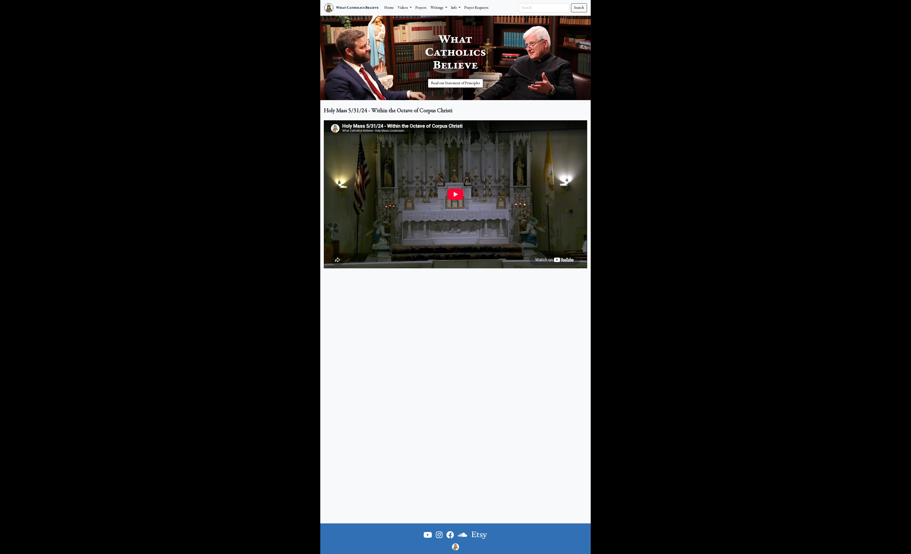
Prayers (421, 8)
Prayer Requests (476, 8)
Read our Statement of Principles (455, 83)
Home (389, 8)
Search (579, 8)
